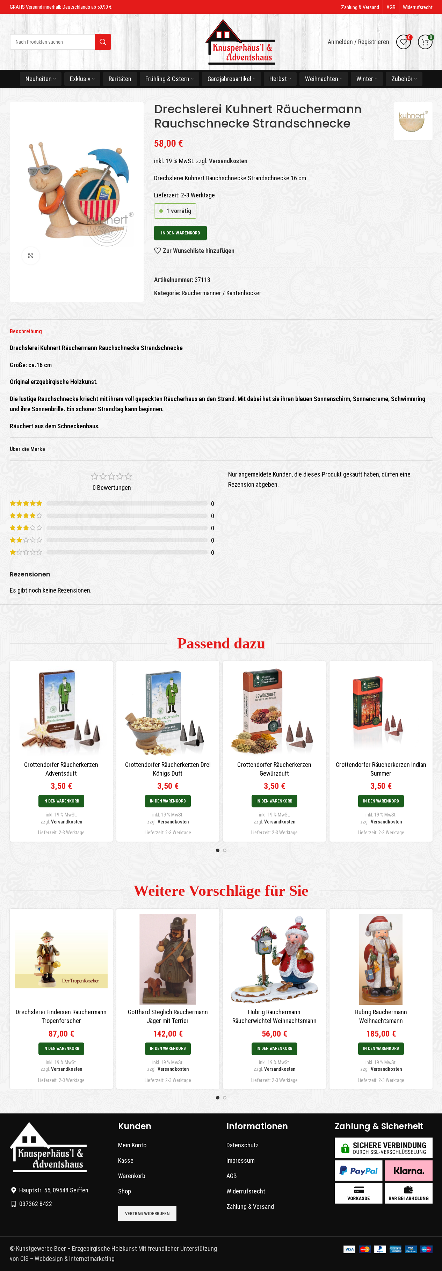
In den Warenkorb (180, 232)
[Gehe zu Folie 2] (224, 850)
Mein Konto (132, 1145)
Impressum (240, 1160)
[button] (61, 801)
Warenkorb (131, 1175)
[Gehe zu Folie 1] (217, 850)
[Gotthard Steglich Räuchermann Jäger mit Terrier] (168, 959)
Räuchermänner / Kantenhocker (221, 293)
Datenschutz (242, 1145)
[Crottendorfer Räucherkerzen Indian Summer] (381, 711)
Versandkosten (228, 161)
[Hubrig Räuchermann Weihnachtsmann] (381, 959)
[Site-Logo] (240, 41)
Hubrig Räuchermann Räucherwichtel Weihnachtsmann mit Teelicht (274, 1020)
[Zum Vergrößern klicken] (30, 255)
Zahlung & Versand (250, 1206)
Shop (124, 1191)
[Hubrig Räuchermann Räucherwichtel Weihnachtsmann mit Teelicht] (274, 959)
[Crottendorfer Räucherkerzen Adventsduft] (61, 711)
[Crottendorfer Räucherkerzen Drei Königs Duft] (168, 711)
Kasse (125, 1160)
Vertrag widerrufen (147, 1213)
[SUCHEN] (103, 42)
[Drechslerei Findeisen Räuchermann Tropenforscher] (61, 959)
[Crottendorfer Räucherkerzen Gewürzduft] (274, 711)
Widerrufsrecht (245, 1191)
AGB (231, 1175)
